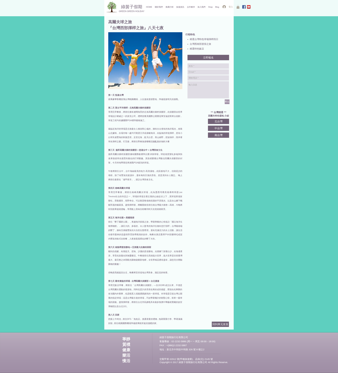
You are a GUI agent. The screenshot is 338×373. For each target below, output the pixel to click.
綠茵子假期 (131, 6)
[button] (238, 7)
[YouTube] (248, 7)
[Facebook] (244, 7)
